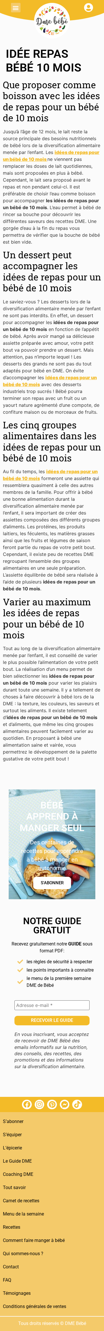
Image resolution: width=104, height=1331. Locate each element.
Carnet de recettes (21, 1200)
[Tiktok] (77, 1105)
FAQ (7, 1280)
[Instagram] (39, 1105)
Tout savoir (14, 1187)
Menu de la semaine (23, 1214)
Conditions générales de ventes (34, 1306)
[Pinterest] (52, 1105)
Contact (11, 1267)
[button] (16, 7)
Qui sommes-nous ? (23, 1253)
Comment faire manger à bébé (34, 1240)
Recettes (11, 1227)
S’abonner (13, 1121)
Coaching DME (18, 1174)
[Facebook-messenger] (65, 1105)
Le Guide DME (17, 1161)
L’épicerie (12, 1148)
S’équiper (12, 1134)
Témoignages (17, 1293)
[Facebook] (27, 1105)
